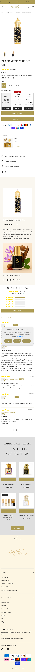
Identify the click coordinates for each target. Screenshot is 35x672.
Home (2, 12)
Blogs (3, 622)
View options (8, 479)
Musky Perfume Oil (10, 12)
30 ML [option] (10, 85)
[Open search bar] (27, 7)
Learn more (20, 336)
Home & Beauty (6, 612)
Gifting (3, 615)
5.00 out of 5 (22, 292)
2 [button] (16, 430)
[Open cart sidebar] (32, 7)
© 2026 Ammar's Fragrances (17, 668)
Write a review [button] (17, 310)
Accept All (8, 341)
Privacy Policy (5, 580)
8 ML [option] (3, 85)
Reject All (17, 341)
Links (3, 572)
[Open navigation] (2, 7)
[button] (4, 54)
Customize (26, 341)
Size (2, 81)
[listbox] (17, 85)
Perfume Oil (4, 609)
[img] (5, 322)
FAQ (2, 618)
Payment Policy (6, 587)
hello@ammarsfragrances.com (14, 638)
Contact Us (4, 577)
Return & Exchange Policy (9, 590)
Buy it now (17, 119)
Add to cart (17, 113)
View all (17, 528)
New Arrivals (5, 602)
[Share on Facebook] (2, 171)
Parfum (3, 605)
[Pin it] (6, 171)
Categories (6, 598)
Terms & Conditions (7, 583)
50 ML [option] (17, 85)
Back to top (17, 539)
